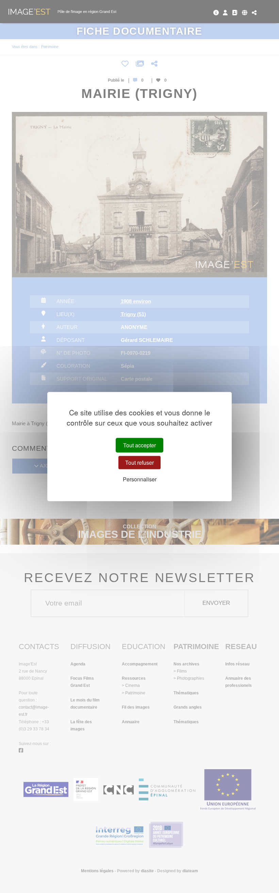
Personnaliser (140, 479)
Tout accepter (139, 445)
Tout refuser (139, 462)
